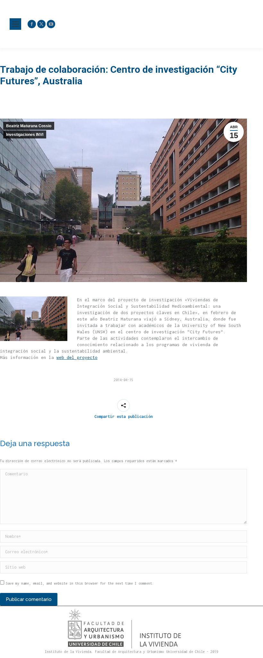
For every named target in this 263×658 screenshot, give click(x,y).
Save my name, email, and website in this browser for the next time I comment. (80, 583)
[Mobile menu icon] (15, 24)
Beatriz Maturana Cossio (28, 126)
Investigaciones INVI (24, 134)
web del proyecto (77, 357)
